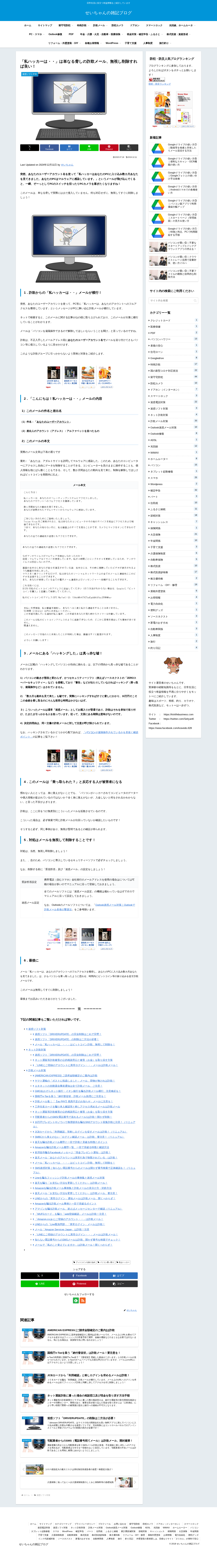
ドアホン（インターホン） (168, 1524)
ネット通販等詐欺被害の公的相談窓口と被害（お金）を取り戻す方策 (74, 1060)
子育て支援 (43, 1535)
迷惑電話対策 (44, 1527)
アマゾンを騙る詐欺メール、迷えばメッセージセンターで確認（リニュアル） (79, 1208)
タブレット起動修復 (40, 1531)
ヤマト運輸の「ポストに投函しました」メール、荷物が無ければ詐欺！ (75, 1080)
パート (90, 1531)
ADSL (147, 1527)
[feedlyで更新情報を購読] (76, 1300)
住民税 (99, 1531)
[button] (128, 147)
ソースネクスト (65, 1539)
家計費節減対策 (128, 1531)
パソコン (194, 1527)
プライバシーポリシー (85, 1524)
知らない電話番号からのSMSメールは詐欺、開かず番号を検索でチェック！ (77, 1239)
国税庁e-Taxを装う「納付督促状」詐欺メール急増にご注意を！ (70, 1096)
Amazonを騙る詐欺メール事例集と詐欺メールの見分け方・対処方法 (73, 1188)
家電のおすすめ (82, 1539)
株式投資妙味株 (99, 1535)
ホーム (33, 1524)
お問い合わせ (120, 1524)
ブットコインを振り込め (85, 1262)
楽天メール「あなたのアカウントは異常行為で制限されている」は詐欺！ (76, 1157)
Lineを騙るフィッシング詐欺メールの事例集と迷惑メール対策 (70, 1177)
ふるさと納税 (112, 1531)
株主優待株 (114, 1535)
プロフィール (104, 1524)
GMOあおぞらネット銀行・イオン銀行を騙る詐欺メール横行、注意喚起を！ (78, 1091)
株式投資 (84, 1535)
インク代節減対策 (46, 1539)
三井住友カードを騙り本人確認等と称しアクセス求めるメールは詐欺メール (77, 1106)
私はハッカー (124, 1262)
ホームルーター (180, 1527)
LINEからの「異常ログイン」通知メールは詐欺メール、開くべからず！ (75, 1198)
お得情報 (167, 1535)
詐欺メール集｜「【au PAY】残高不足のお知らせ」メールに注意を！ (74, 1101)
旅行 (120, 1539)
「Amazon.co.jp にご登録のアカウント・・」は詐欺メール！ (69, 1219)
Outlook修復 (136, 1527)
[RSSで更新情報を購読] (83, 1300)
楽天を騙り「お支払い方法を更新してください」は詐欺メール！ (71, 1183)
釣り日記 (129, 1539)
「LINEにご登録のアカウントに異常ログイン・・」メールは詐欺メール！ (76, 1065)
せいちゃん (67, 164)
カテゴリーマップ (63, 1524)
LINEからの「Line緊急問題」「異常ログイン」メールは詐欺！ (70, 1224)
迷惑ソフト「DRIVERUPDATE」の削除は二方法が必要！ (67, 1039)
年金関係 (194, 1531)
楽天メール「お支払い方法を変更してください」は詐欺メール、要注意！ (76, 1193)
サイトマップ (45, 1524)
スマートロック (191, 1524)
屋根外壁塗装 (154, 1535)
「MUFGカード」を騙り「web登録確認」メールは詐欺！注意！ (71, 1214)
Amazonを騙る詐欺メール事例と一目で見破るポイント (66, 1203)
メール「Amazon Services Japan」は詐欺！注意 (62, 1229)
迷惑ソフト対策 (37, 1029)
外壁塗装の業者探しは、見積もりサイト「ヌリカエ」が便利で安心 (167, 1539)
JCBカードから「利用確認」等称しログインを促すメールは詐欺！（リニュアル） (81, 1131)
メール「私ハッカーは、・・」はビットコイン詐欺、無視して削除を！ (75, 1044)
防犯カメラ (148, 1524)
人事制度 (110, 1539)
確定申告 (80, 1531)
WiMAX (166, 1527)
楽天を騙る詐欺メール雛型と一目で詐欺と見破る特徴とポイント (71, 1142)
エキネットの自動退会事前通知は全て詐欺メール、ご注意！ (69, 1086)
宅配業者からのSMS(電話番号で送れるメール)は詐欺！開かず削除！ (73, 1117)
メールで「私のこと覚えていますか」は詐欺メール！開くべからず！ (74, 1245)
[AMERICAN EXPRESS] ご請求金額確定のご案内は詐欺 (66, 1075)
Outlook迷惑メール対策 (117, 1527)
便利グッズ (193, 1535)
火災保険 (183, 1531)
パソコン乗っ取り (107, 1262)
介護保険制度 (58, 1535)
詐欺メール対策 (37, 1070)
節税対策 (143, 1531)
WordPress (67, 1531)
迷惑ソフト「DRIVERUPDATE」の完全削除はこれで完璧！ (68, 1034)
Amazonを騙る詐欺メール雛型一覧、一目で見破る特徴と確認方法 (72, 1147)
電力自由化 (180, 1535)
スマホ (56, 1531)
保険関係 (172, 1531)
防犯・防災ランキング (160, 84)
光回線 (157, 1527)
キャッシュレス (157, 1531)
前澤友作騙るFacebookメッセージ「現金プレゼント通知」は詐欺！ (73, 1152)
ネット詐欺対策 (37, 1049)
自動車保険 (72, 1535)
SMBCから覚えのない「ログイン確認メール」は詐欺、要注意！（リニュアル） (80, 1137)
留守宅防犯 (134, 1524)
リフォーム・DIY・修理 (134, 1535)
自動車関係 (98, 1539)
